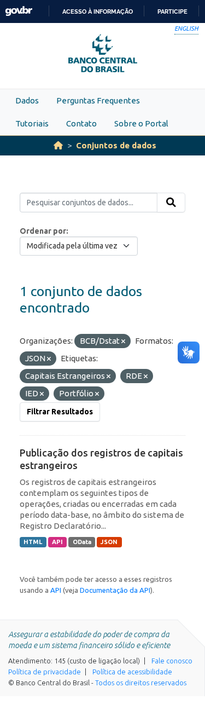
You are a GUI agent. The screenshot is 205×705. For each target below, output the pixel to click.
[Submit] (171, 202)
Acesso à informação (97, 11)
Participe (172, 11)
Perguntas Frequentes (98, 100)
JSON (109, 542)
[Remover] (123, 341)
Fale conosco (171, 660)
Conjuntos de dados (116, 145)
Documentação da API (115, 590)
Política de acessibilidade (132, 671)
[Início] (58, 145)
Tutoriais (32, 123)
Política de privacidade (44, 671)
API (57, 542)
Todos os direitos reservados (140, 682)
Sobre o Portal (141, 123)
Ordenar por (43, 231)
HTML (33, 542)
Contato (81, 123)
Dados (27, 100)
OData (82, 542)
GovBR (18, 11)
